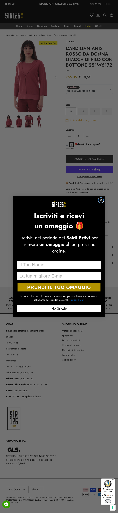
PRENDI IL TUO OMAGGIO (59, 287)
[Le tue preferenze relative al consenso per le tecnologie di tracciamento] (113, 508)
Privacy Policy (77, 300)
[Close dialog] (101, 200)
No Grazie (59, 308)
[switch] (108, 501)
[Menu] (113, 480)
